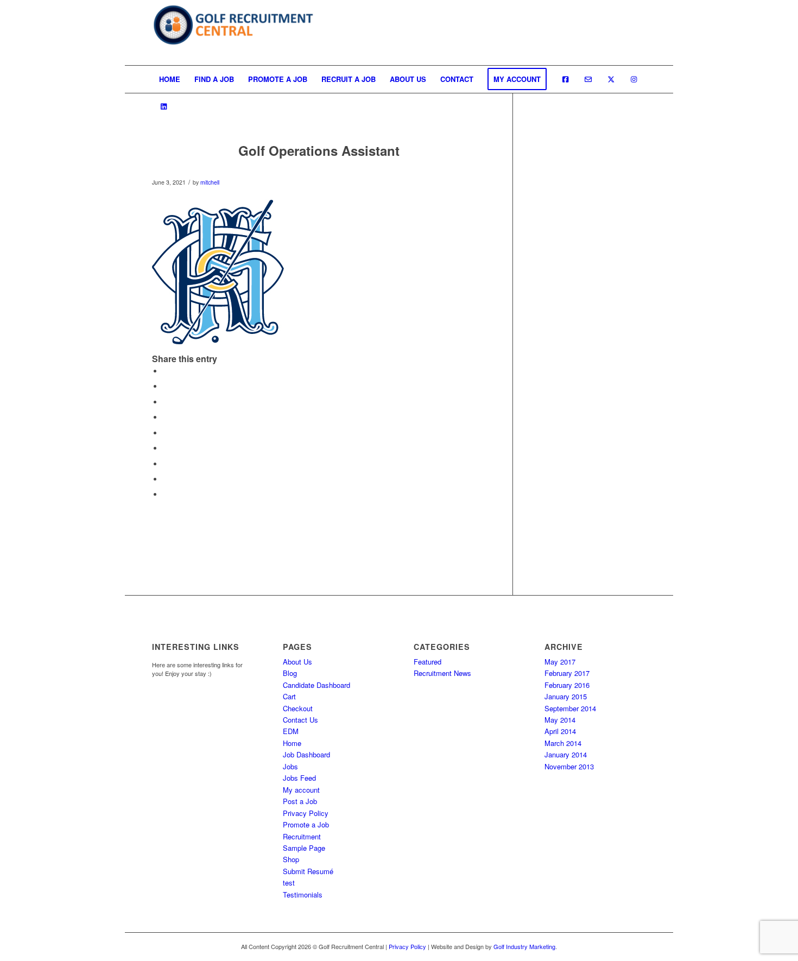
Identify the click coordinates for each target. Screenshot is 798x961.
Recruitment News (442, 673)
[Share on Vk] (165, 464)
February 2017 (567, 673)
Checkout (298, 708)
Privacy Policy (305, 813)
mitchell (209, 182)
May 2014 (559, 720)
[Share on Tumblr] (165, 448)
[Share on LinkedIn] (165, 433)
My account (301, 790)
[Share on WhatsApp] (165, 402)
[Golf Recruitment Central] (233, 32)
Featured (427, 661)
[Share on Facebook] (165, 371)
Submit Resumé (308, 871)
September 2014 (570, 708)
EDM (291, 731)
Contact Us (300, 720)
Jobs (290, 766)
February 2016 (567, 685)
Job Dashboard (306, 754)
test (289, 882)
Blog (290, 673)
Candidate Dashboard (316, 685)
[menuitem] (169, 79)
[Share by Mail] (165, 494)
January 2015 (565, 696)
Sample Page (304, 848)
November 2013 (569, 766)
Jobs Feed (299, 778)
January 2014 (565, 754)
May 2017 (559, 661)
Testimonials (302, 894)
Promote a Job (306, 824)
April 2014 (560, 731)
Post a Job (300, 801)
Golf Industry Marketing (524, 946)
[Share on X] (165, 386)
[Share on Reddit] (165, 479)
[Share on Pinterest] (165, 417)
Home (292, 743)
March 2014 (562, 743)
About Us (297, 661)
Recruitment (302, 836)
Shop (291, 859)
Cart (289, 696)
